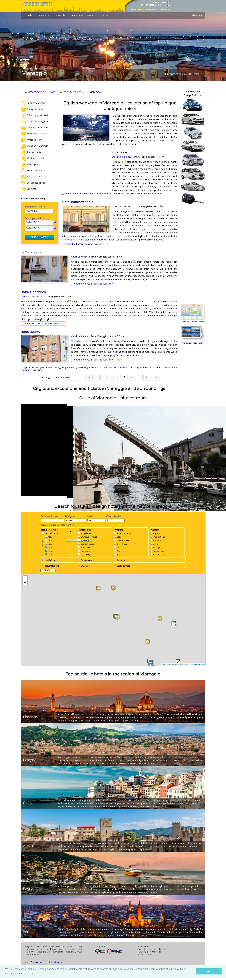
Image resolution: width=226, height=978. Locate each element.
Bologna (29, 759)
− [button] (25, 583)
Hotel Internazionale (77, 201)
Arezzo (28, 845)
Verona (29, 931)
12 (155, 377)
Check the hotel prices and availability (85, 243)
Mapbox (173, 664)
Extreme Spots (75, 15)
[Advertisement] (85, 170)
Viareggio (95, 92)
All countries (197, 15)
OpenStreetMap (184, 664)
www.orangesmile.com (31, 369)
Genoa (28, 802)
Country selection (34, 92)
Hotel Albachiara (33, 292)
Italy (52, 92)
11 (147, 377)
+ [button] (25, 578)
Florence (30, 716)
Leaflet (164, 664)
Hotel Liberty (30, 331)
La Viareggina (31, 252)
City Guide (60, 15)
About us (58, 962)
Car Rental (44, 15)
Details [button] (31, 973)
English (195, 73)
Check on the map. (121, 156)
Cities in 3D (91, 15)
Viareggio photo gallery (193, 342)
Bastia (28, 888)
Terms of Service (31, 962)
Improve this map (197, 664)
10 (138, 377)
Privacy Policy (46, 962)
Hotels (28, 15)
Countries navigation (176, 73)
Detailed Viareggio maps (193, 321)
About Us (107, 15)
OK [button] (208, 971)
